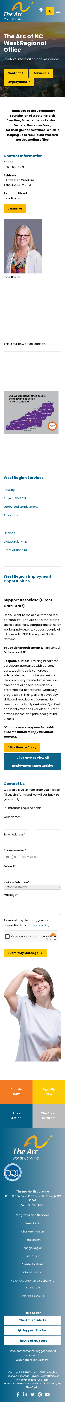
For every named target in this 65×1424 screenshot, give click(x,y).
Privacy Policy (39, 1375)
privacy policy (39, 925)
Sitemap (24, 1375)
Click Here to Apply (22, 747)
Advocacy (11, 515)
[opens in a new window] (18, 1394)
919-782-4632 (35, 1205)
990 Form (43, 1379)
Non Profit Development (18, 1383)
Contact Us (15, 208)
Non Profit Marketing (46, 1383)
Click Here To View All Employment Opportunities (32, 762)
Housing (9, 490)
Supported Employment (21, 507)
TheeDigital (32, 1387)
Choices (9, 533)
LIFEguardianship (15, 541)
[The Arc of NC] (18, 11)
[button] (58, 11)
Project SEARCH (15, 498)
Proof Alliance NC (16, 550)
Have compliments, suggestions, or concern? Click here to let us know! (32, 1355)
